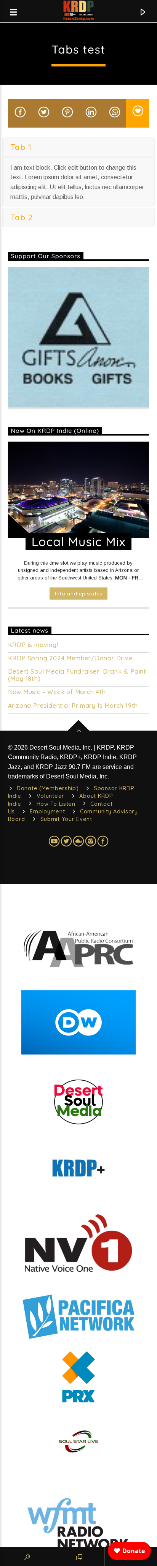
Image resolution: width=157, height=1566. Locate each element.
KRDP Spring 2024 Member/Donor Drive (70, 658)
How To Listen (56, 803)
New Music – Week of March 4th (57, 692)
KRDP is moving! (33, 645)
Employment (47, 811)
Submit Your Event (66, 819)
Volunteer (50, 795)
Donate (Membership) (48, 788)
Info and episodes (78, 593)
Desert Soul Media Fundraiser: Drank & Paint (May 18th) (77, 675)
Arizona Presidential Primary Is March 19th (73, 705)
